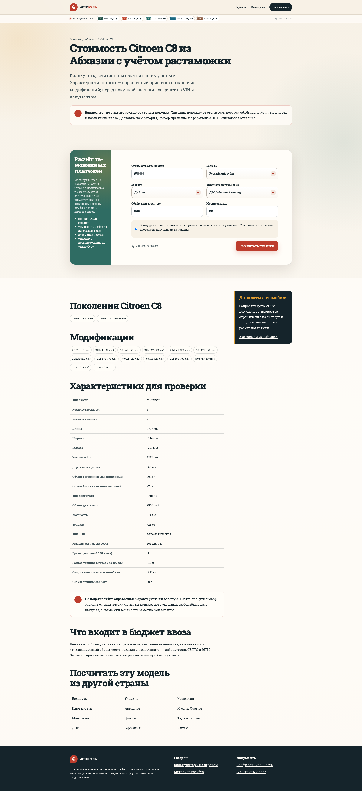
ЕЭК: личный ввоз (251, 772)
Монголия (80, 718)
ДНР (75, 728)
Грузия (130, 718)
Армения (132, 708)
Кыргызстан (82, 708)
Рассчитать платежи (256, 246)
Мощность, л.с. (216, 203)
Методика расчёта (189, 772)
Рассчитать (280, 7)
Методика (257, 7)
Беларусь (79, 698)
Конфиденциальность (255, 765)
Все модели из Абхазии (258, 336)
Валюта (220, 169)
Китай (182, 728)
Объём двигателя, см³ (146, 203)
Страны (240, 7)
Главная (75, 39)
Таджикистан (188, 718)
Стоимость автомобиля (147, 166)
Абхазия (90, 39)
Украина (131, 698)
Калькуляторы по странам (196, 765)
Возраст (138, 188)
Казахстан (185, 698)
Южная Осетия (189, 708)
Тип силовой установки (223, 188)
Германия (133, 728)
